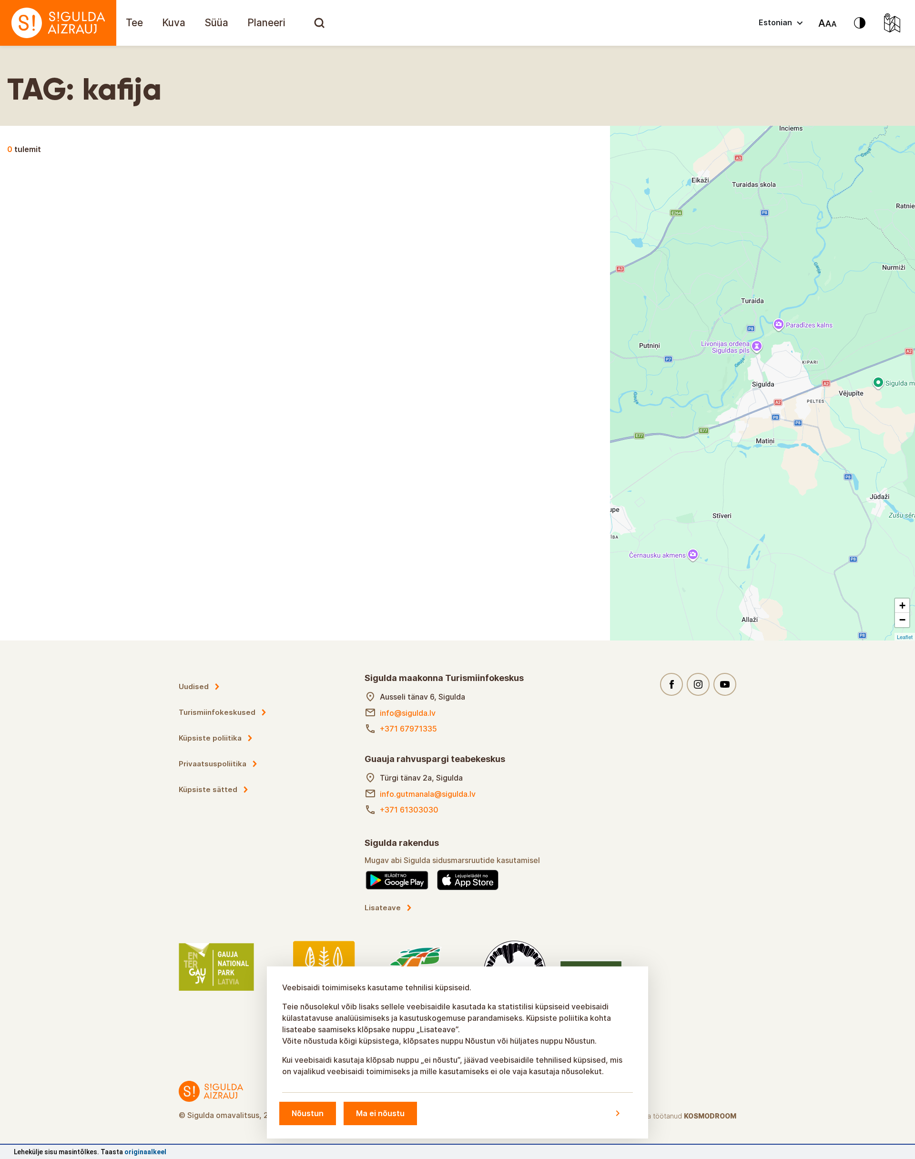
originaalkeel (145, 1152)
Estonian (775, 22)
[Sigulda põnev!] (58, 23)
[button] (902, 606)
